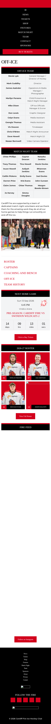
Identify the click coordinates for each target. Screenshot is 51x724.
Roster (9, 261)
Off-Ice (9, 278)
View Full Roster (25, 416)
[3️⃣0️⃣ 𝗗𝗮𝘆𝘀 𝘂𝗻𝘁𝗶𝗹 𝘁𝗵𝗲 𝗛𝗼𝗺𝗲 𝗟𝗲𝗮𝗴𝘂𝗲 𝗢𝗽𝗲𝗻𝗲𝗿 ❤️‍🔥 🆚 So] (13, 590)
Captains (11, 267)
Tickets (25, 19)
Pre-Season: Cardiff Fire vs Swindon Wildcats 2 (26, 314)
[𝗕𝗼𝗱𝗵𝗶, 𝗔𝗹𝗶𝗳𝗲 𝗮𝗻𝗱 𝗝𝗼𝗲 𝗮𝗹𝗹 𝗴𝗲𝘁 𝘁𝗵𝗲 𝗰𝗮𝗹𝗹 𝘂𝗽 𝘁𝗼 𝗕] (38, 504)
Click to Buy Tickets (25, 337)
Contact (26, 41)
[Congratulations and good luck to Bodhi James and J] (13, 456)
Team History (14, 284)
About (25, 674)
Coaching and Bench (20, 273)
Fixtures (25, 28)
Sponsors (25, 45)
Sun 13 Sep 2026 (25, 301)
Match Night (25, 32)
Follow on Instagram (25, 639)
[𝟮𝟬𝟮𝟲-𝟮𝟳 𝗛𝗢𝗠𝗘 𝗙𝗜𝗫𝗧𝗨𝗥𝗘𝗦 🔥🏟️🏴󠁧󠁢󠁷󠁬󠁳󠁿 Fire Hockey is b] (38, 605)
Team (25, 37)
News (25, 15)
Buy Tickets (25, 52)
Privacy (25, 677)
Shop (25, 23)
